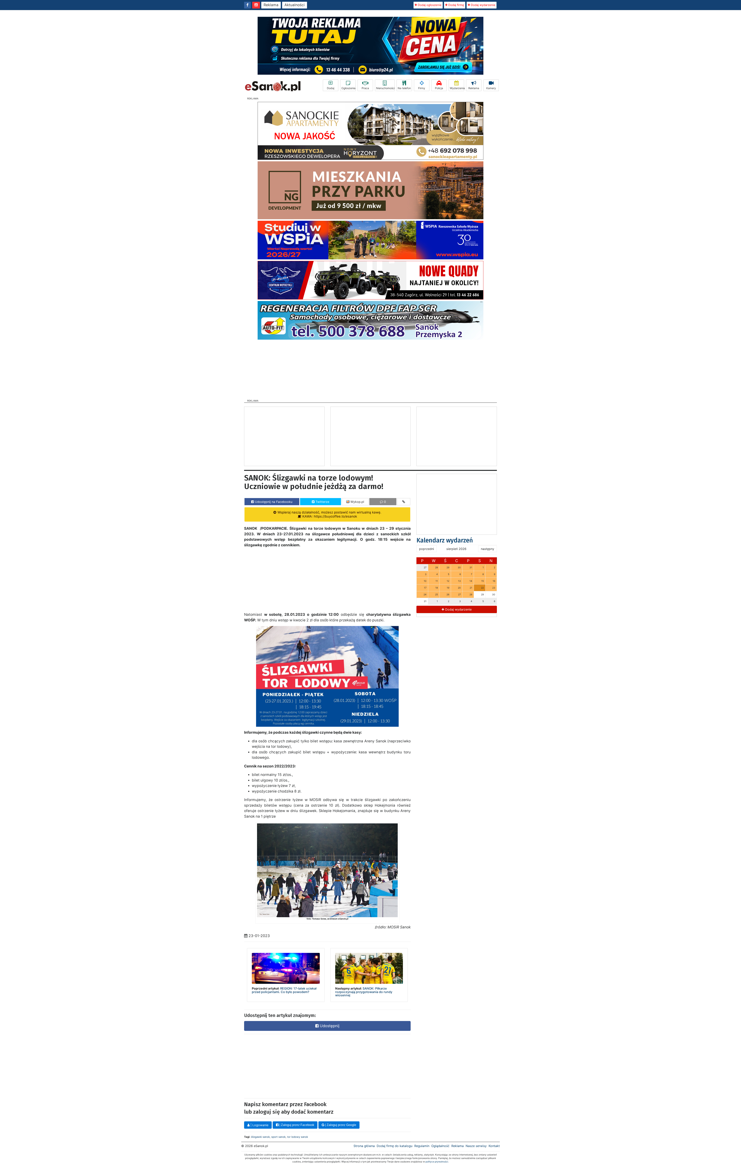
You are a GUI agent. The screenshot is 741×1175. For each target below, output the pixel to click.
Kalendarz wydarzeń (444, 540)
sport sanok (278, 1136)
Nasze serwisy (476, 1146)
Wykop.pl (356, 502)
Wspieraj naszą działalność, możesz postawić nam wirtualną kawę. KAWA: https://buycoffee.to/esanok (329, 514)
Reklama (271, 5)
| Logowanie (259, 1125)
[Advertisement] (370, 368)
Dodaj (330, 88)
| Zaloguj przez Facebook (296, 1125)
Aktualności (294, 5)
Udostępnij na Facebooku (273, 502)
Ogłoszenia (348, 88)
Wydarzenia (457, 88)
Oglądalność (440, 1146)
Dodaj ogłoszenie (429, 5)
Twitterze (322, 502)
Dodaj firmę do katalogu (394, 1146)
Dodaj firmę (455, 5)
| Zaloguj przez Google (340, 1125)
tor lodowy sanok (297, 1136)
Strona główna (364, 1146)
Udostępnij (329, 1026)
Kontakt (494, 1146)
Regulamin (421, 1146)
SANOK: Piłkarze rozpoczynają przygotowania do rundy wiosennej (363, 991)
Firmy (421, 88)
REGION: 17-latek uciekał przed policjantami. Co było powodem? (284, 990)
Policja (439, 88)
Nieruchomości (385, 88)
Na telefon (404, 88)
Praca (365, 88)
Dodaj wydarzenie (482, 5)
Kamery (491, 88)
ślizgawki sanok (260, 1136)
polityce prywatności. (437, 1161)
